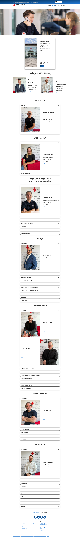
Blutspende (23, 216)
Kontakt (41, 530)
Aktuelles (49, 5)
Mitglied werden (24, 528)
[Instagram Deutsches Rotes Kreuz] (41, 517)
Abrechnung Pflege (24, 300)
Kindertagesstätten (24, 226)
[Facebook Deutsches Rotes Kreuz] (35, 517)
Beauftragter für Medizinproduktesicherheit (44, 524)
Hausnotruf (23, 435)
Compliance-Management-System (44, 528)
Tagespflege (23, 297)
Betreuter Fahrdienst (25, 429)
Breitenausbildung (24, 220)
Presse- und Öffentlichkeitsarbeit (27, 503)
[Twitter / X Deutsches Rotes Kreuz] (44, 517)
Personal (22, 499)
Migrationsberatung (25, 230)
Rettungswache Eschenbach (26, 372)
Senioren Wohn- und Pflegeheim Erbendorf (29, 284)
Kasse (22, 496)
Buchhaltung (23, 486)
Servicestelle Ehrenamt (25, 233)
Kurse (56, 5)
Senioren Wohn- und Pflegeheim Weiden (29, 293)
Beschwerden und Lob (29, 536)
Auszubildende (24, 483)
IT (21, 493)
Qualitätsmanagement (25, 173)
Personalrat (23, 105)
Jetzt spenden (24, 526)
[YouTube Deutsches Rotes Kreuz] (38, 517)
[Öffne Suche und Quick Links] (66, 5)
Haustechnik (23, 439)
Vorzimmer (23, 506)
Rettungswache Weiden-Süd (26, 385)
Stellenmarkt (62, 5)
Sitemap (48, 536)
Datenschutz (23, 142)
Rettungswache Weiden (25, 381)
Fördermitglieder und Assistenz (27, 223)
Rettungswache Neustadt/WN (26, 378)
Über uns (53, 5)
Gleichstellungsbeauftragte (26, 489)
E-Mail (29, 91)
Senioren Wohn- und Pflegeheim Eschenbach (30, 287)
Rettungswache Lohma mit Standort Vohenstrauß (30, 375)
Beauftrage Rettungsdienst (26, 388)
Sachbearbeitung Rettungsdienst (27, 368)
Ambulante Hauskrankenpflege (27, 280)
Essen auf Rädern (24, 432)
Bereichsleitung (24, 186)
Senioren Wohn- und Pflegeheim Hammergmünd (30, 290)
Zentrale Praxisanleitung (26, 277)
